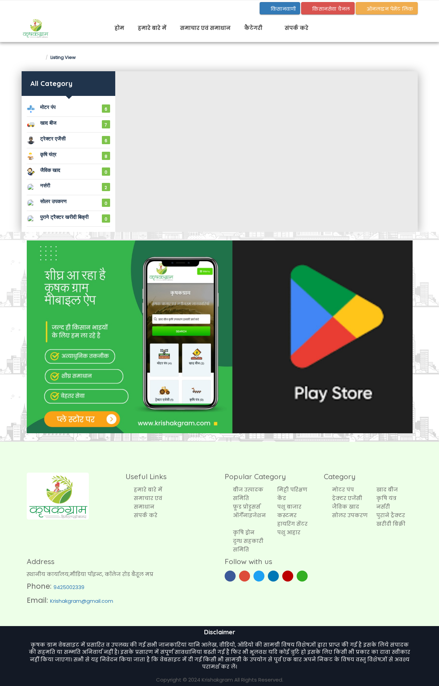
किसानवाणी (282, 8)
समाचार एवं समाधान (205, 28)
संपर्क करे (296, 28)
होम (119, 28)
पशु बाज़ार (289, 506)
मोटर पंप (343, 489)
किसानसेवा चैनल (330, 8)
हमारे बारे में (152, 28)
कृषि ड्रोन (243, 532)
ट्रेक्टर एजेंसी (347, 498)
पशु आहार (288, 532)
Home (34, 57)
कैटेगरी (254, 28)
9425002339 (69, 587)
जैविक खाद (345, 506)
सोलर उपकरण (350, 515)
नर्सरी (383, 506)
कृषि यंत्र (386, 498)
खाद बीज (387, 489)
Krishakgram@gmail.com (81, 600)
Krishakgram (217, 679)
